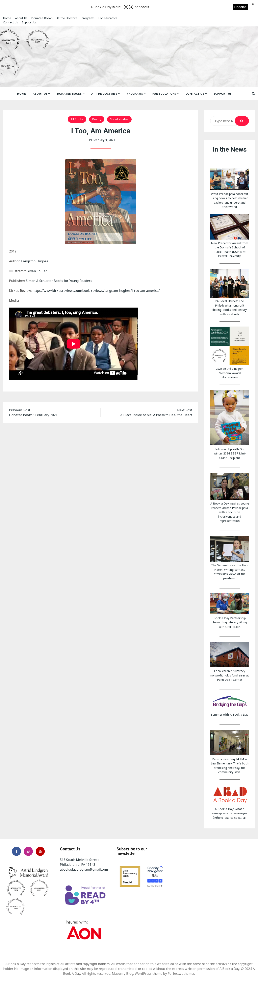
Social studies (119, 119)
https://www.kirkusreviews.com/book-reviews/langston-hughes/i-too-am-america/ (96, 290)
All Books (77, 119)
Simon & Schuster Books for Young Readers (59, 280)
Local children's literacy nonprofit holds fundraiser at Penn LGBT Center (229, 675)
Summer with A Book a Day (229, 714)
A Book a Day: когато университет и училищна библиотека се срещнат (229, 813)
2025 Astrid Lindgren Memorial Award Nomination (229, 373)
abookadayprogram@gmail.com (84, 869)
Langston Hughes (34, 261)
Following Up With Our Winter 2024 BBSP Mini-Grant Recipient (230, 453)
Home (7, 18)
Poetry (96, 119)
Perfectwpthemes (181, 973)
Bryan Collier (37, 271)
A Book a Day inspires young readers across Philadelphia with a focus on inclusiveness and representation (229, 512)
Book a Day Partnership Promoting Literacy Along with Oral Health (229, 622)
